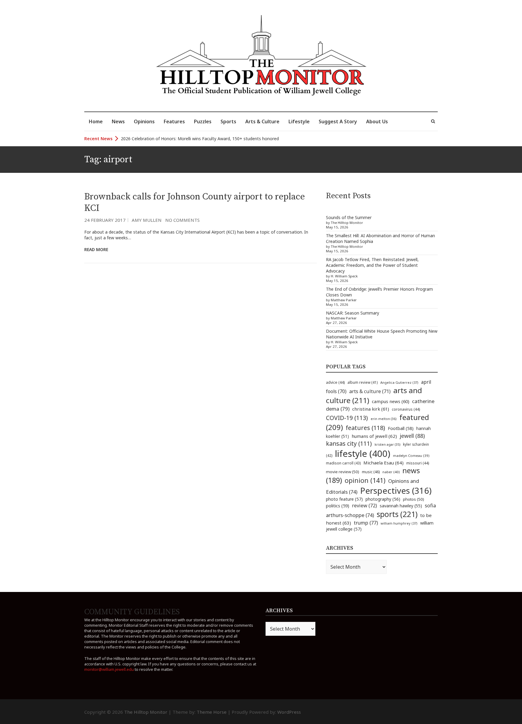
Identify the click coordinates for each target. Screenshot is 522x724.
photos (413, 499)
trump (366, 522)
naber (391, 472)
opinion (365, 480)
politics (337, 506)
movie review (342, 471)
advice (335, 382)
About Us (377, 121)
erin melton (384, 418)
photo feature (344, 499)
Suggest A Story (338, 121)
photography (383, 499)
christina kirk (370, 409)
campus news (390, 401)
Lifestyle (299, 121)
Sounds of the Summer (349, 217)
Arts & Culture (262, 121)
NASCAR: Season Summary (352, 313)
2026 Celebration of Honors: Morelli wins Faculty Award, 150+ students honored (200, 138)
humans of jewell (374, 436)
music (371, 471)
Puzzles (202, 121)
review (364, 505)
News (118, 121)
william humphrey (399, 523)
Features (174, 121)
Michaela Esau (383, 463)
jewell (412, 435)
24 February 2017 (105, 220)
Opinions (144, 121)
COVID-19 (347, 418)
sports (397, 514)
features (365, 428)
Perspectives (396, 490)
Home (96, 121)
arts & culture (370, 391)
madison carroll (343, 463)
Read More (96, 249)
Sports (228, 121)
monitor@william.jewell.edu (109, 669)
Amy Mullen (147, 220)
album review (362, 382)
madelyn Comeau (411, 455)
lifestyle (362, 454)
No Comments (182, 220)
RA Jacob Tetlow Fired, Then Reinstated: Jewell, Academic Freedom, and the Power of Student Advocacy (372, 265)
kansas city (349, 443)
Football (401, 428)
